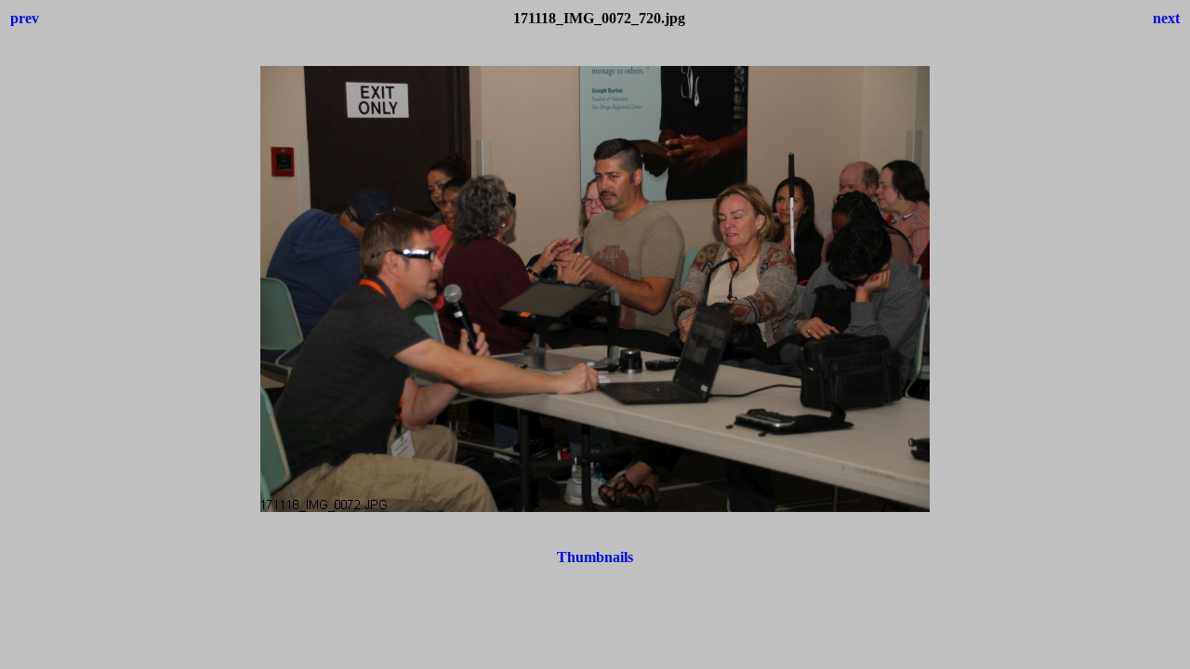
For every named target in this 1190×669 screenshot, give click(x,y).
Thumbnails (595, 557)
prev (24, 18)
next (1166, 18)
